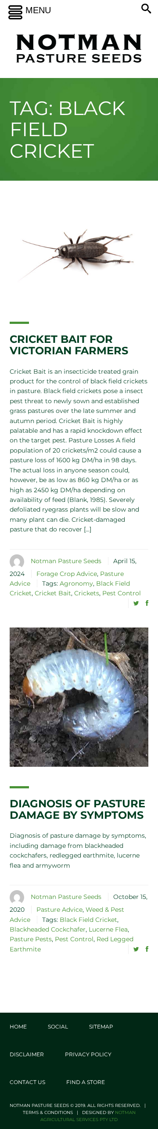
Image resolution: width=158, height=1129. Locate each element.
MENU (38, 10)
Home (18, 1026)
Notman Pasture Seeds (66, 561)
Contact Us (27, 1082)
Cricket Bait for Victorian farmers (69, 345)
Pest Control (121, 593)
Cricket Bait (53, 593)
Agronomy (76, 583)
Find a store (85, 1082)
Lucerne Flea (108, 929)
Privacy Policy (88, 1054)
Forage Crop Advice (66, 574)
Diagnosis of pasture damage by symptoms (77, 809)
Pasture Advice (59, 910)
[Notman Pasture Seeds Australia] (79, 48)
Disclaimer (27, 1054)
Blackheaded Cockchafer (48, 929)
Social (58, 1026)
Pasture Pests (31, 939)
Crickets (86, 593)
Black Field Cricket (88, 920)
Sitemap (101, 1026)
